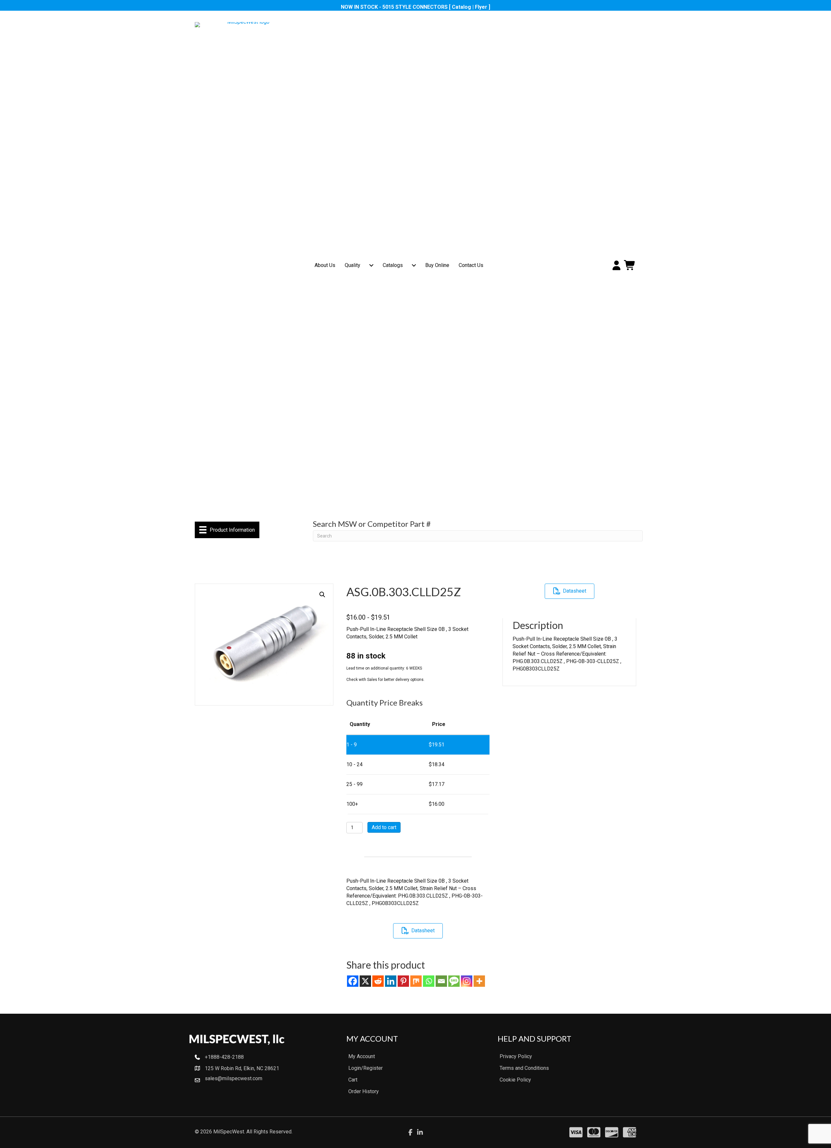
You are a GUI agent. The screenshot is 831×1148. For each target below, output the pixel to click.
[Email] (441, 981)
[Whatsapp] (428, 981)
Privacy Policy (516, 1056)
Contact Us (471, 265)
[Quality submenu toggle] (371, 265)
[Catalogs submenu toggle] (413, 265)
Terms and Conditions (524, 1068)
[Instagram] (466, 981)
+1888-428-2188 (224, 1057)
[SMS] (454, 981)
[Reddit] (378, 981)
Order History (363, 1091)
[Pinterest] (403, 981)
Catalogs (393, 265)
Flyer (481, 7)
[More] (479, 981)
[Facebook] (352, 981)
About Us (325, 265)
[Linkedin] (390, 981)
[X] (365, 981)
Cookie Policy (515, 1080)
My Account (361, 1056)
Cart (352, 1080)
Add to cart (384, 827)
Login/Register (365, 1068)
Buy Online (437, 265)
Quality (352, 265)
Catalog (461, 7)
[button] (322, 594)
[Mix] (416, 981)
